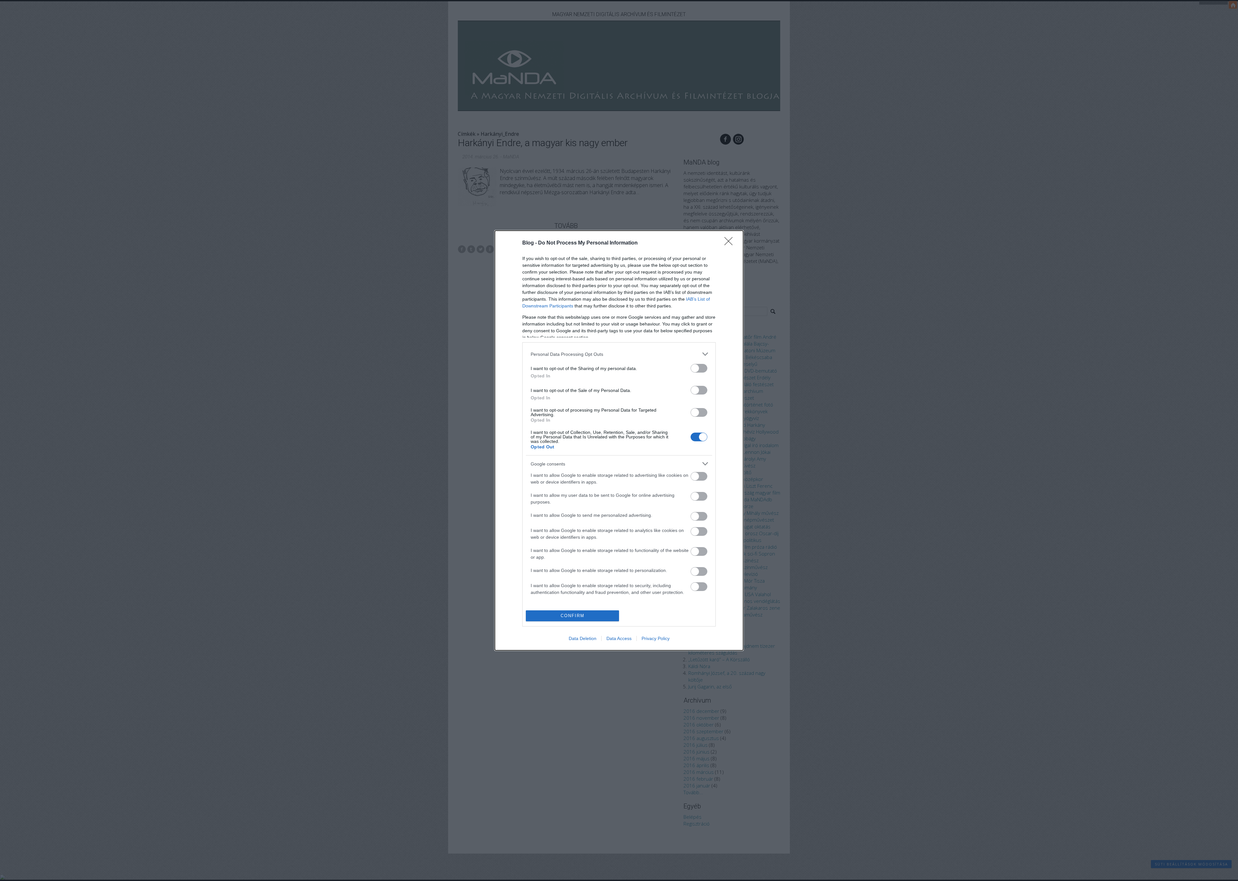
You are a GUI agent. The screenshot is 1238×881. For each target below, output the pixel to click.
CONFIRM (573, 615)
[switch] (699, 368)
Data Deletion (582, 638)
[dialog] (619, 440)
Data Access (619, 638)
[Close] (730, 243)
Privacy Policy (656, 638)
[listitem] (619, 354)
